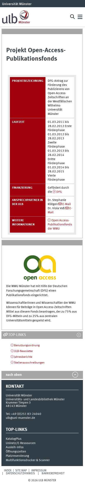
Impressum (38, 470)
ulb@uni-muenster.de (20, 418)
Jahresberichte (23, 356)
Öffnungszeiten (16, 451)
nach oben (14, 375)
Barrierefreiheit (53, 473)
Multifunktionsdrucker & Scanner (28, 460)
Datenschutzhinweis (20, 473)
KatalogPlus (13, 439)
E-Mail (66, 204)
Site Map (21, 470)
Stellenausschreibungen (29, 362)
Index (8, 470)
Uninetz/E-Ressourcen (20, 443)
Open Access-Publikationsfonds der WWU (60, 224)
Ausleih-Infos (15, 447)
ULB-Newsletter (23, 351)
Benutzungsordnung (27, 345)
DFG (59, 192)
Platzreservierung (17, 456)
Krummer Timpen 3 (18, 402)
